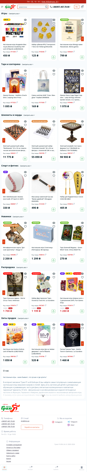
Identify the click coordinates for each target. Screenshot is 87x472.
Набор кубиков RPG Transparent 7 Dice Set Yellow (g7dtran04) (43, 45)
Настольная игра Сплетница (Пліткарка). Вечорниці (41, 247)
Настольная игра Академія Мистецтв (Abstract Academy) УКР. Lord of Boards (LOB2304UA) (14, 46)
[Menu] (2, 7)
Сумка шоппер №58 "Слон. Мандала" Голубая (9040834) (41, 96)
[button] (82, 38)
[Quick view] (25, 20)
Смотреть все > (14, 14)
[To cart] (25, 57)
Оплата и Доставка (13, 445)
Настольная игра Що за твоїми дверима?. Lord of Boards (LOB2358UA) (42, 349)
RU (77, 7)
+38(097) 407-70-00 (8, 419)
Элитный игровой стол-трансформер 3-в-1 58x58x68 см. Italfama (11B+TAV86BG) (70, 147)
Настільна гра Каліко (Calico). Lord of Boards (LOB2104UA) (13, 348)
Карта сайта (10, 454)
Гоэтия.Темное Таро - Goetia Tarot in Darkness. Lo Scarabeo (71, 348)
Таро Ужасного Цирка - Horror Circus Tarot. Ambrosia (14, 297)
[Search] (46, 7)
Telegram (74, 420)
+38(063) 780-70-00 (8, 424)
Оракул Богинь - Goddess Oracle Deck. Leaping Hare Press (14, 96)
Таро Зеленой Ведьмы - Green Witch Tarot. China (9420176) (71, 247)
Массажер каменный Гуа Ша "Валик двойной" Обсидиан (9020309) (42, 198)
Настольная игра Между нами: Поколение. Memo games (71, 45)
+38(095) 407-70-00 (8, 422)
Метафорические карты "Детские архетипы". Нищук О (14, 247)
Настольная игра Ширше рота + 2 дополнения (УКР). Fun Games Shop (71, 298)
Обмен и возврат (12, 448)
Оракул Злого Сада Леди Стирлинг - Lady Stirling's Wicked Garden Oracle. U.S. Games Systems (71, 97)
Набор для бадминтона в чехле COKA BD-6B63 (71, 197)
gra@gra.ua (25, 419)
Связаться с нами (12, 451)
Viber (72, 423)
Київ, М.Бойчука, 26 (50, 2)
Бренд (8, 456)
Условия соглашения (14, 443)
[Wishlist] (25, 23)
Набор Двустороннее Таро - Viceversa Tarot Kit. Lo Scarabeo (42, 297)
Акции (8, 459)
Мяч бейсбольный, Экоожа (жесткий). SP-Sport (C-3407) (13, 197)
